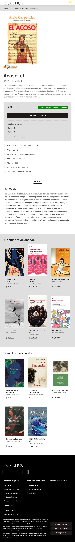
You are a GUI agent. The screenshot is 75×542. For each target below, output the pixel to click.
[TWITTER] (15, 472)
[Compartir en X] (13, 136)
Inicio (6, 8)
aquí (15, 538)
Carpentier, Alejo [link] (13, 81)
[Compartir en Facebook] (8, 136)
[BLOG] (25, 472)
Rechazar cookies (61, 528)
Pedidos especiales (34, 489)
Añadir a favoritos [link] (15, 124)
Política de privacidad (11, 493)
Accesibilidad (31, 493)
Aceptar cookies (61, 524)
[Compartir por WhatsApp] (17, 136)
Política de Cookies (10, 497)
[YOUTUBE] (30, 472)
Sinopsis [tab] (37, 181)
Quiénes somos (32, 485)
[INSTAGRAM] (20, 472)
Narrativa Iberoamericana (19, 8)
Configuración (61, 533)
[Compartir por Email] (21, 136)
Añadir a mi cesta (38, 115)
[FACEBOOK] (10, 472)
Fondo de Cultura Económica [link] (26, 145)
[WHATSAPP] (5, 472)
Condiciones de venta (11, 489)
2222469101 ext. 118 (11, 514)
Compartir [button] (12, 128)
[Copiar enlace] (25, 136)
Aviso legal (7, 485)
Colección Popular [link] (24, 172)
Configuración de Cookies (13, 501)
